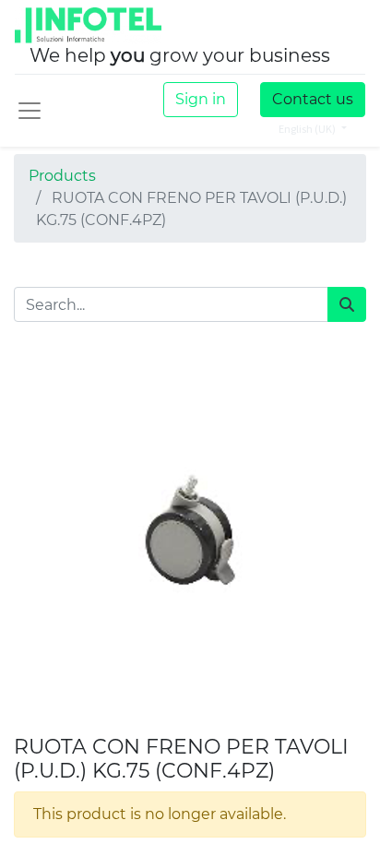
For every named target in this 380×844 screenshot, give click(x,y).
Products (62, 175)
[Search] (346, 304)
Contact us (312, 99)
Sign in (200, 99)
